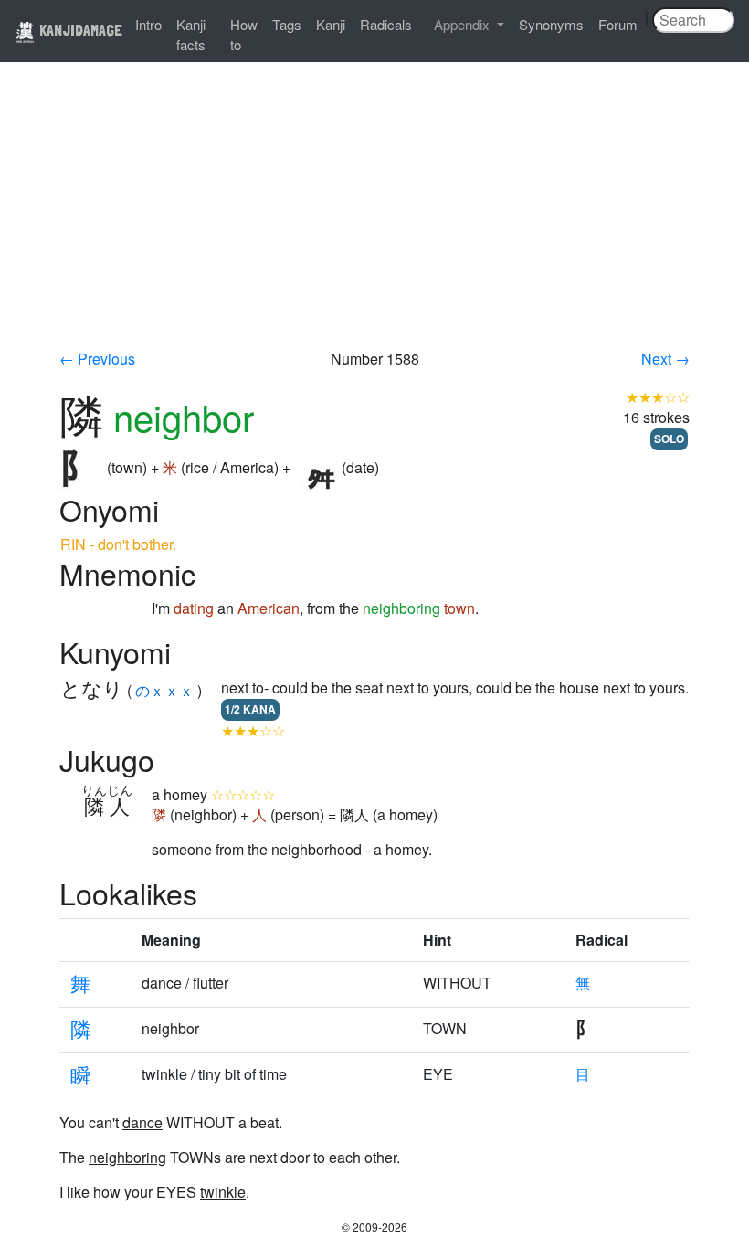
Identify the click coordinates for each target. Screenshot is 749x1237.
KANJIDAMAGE (79, 29)
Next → (665, 358)
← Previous (97, 358)
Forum (618, 24)
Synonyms (551, 24)
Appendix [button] (463, 24)
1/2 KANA (250, 709)
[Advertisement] (374, 212)
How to (244, 34)
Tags (286, 24)
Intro (148, 24)
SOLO (669, 438)
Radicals (386, 24)
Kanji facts (191, 34)
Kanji (330, 24)
